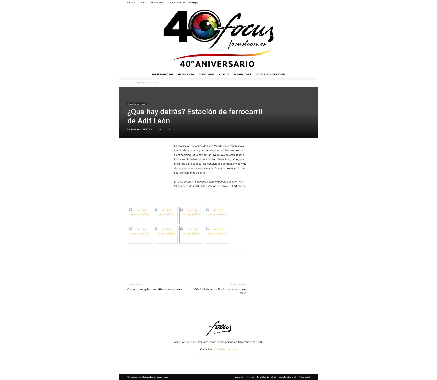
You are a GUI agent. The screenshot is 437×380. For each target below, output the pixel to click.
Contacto (131, 2)
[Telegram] (179, 268)
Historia (142, 2)
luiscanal (135, 129)
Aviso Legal (193, 2)
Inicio (129, 82)
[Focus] (218, 37)
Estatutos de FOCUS (157, 2)
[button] (305, 74)
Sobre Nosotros (162, 74)
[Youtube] (307, 2)
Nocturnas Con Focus (270, 74)
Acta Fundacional (177, 2)
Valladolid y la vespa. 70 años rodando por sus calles (220, 291)
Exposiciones (242, 74)
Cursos (224, 74)
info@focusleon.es (226, 349)
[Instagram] (290, 2)
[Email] (194, 268)
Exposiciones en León (137, 104)
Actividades (206, 74)
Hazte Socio (186, 74)
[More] (202, 268)
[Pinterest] (187, 268)
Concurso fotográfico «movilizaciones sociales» (154, 289)
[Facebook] (284, 2)
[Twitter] (301, 2)
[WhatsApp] (155, 268)
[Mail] (295, 2)
